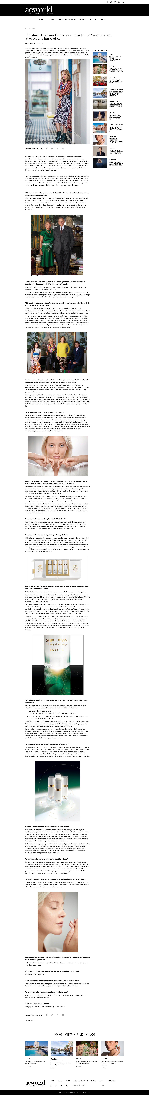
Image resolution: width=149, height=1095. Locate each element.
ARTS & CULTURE (114, 101)
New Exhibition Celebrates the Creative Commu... (116, 105)
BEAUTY (83, 19)
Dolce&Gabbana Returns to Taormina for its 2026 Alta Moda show (87, 1062)
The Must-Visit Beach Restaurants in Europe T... (115, 58)
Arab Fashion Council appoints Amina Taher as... (116, 152)
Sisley (33, 1020)
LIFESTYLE (93, 19)
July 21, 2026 (28, 1066)
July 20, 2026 (78, 1066)
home (27, 28)
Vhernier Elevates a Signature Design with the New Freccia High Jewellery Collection (112, 1063)
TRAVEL (111, 54)
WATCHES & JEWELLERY (67, 19)
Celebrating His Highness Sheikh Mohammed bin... (116, 164)
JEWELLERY (113, 136)
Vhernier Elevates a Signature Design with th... (116, 141)
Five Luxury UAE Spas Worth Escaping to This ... (116, 129)
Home (41, 19)
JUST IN (59, 1080)
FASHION (51, 19)
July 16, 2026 (103, 1068)
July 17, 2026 (53, 1067)
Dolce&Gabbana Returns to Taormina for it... (116, 70)
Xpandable (87, 1092)
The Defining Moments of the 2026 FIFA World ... (116, 82)
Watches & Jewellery (80, 1080)
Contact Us (112, 1080)
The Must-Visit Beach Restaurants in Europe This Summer (35, 1062)
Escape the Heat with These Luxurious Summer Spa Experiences (61, 1063)
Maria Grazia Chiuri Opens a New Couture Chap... (115, 117)
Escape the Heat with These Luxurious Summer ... (116, 94)
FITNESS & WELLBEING (116, 89)
